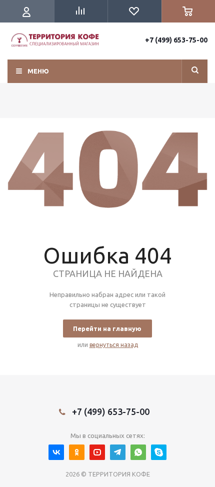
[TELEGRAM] (118, 452)
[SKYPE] (158, 452)
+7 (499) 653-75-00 (176, 40)
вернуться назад (114, 345)
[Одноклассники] (76, 452)
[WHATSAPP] (138, 452)
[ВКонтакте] (56, 452)
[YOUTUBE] (97, 452)
